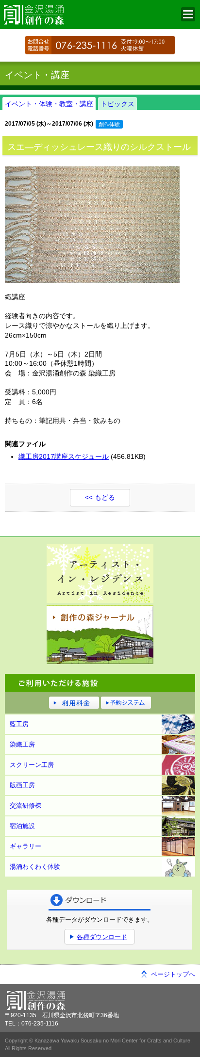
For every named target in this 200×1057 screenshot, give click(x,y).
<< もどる (100, 497)
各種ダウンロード (102, 937)
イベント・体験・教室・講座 (49, 104)
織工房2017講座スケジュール (63, 456)
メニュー (188, 14)
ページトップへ (173, 974)
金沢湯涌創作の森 (58, 14)
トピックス (117, 104)
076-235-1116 (100, 45)
